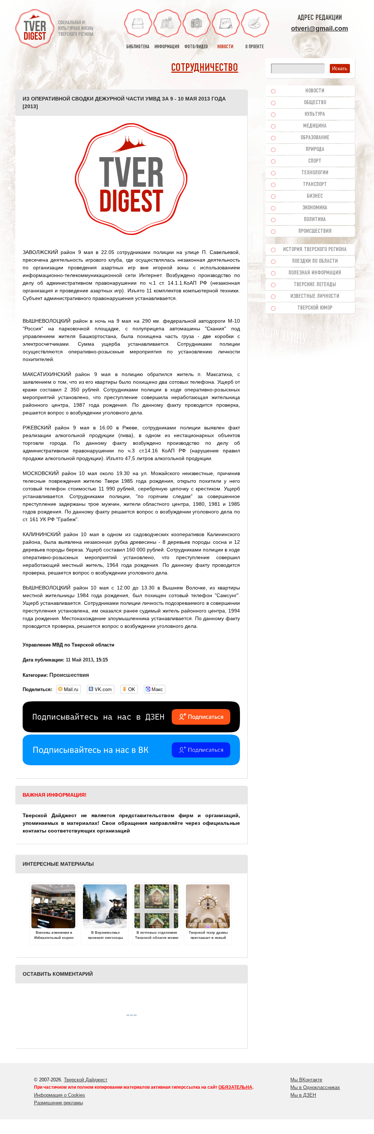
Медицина (315, 126)
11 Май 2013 (79, 660)
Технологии (314, 172)
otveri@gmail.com (319, 28)
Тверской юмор (314, 308)
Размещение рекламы (58, 1102)
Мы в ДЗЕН (303, 1095)
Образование (315, 137)
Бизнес (315, 196)
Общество (315, 102)
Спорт (314, 161)
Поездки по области (315, 261)
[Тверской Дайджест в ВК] (131, 763)
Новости (314, 91)
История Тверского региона (315, 249)
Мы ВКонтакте (306, 1079)
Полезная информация (315, 273)
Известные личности (314, 296)
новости (225, 47)
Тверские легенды (315, 284)
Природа (315, 149)
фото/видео (196, 47)
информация (166, 47)
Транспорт (315, 184)
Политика (315, 219)
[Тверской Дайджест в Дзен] (131, 730)
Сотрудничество (204, 68)
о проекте (254, 47)
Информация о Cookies (59, 1095)
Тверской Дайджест (85, 1079)
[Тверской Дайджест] (34, 29)
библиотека (137, 47)
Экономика (314, 208)
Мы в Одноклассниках (315, 1087)
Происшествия (69, 675)
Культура (315, 114)
